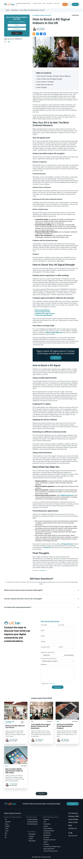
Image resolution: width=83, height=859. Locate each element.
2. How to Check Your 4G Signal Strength (49, 79)
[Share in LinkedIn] (41, 34)
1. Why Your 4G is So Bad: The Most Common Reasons (53, 76)
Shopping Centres (49, 830)
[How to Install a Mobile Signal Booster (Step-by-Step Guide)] (15, 755)
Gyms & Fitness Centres (50, 851)
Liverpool (31, 836)
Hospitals (46, 819)
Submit (16, 33)
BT (6, 835)
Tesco (6, 824)
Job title (60, 647)
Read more (41, 793)
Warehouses (47, 835)
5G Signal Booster (32, 824)
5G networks (73, 813)
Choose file (46, 655)
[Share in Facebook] (44, 34)
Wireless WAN (73, 816)
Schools (46, 826)
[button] (16, 5)
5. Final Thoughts (41, 87)
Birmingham (32, 834)
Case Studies (49, 3)
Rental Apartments (49, 848)
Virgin (6, 830)
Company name (45, 647)
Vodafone (8, 821)
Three (6, 828)
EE (5, 837)
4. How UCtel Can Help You (44, 84)
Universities (47, 824)
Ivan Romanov (41, 28)
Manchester (32, 841)
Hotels (45, 842)
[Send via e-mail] (34, 34)
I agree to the (48, 683)
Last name (61, 625)
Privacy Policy (46, 857)
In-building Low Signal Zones (52, 846)
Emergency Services (50, 839)
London (31, 838)
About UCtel (56, 3)
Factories (46, 844)
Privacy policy (52, 683)
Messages (44, 664)
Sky (6, 833)
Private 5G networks (37, 3)
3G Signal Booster (32, 819)
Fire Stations (47, 833)
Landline (43, 641)
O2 (6, 819)
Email (42, 630)
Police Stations (48, 828)
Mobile (42, 636)
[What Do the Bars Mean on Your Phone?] (15, 711)
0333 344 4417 (72, 836)
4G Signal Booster (32, 821)
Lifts (45, 821)
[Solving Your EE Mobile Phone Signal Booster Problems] (67, 711)
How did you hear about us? (49, 658)
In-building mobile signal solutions (23, 3)
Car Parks (46, 837)
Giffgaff (7, 826)
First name (44, 625)
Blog (44, 3)
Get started (55, 357)
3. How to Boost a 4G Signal (45, 82)
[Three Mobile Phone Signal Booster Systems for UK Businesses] (41, 711)
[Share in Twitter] (37, 34)
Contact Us (75, 4)
